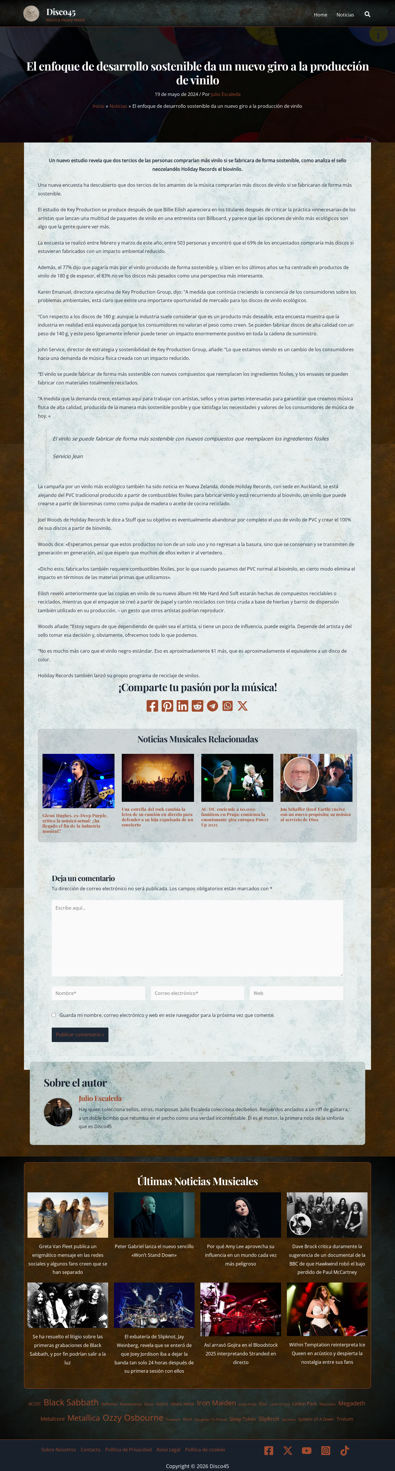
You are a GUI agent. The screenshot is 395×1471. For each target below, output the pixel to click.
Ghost (149, 1404)
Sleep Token (243, 1419)
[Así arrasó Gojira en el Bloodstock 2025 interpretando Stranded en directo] (240, 1309)
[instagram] (327, 1451)
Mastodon (328, 1404)
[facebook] (269, 1451)
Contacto (91, 1449)
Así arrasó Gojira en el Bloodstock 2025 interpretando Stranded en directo (241, 1353)
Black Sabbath (71, 1402)
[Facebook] (152, 706)
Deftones (109, 1404)
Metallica (83, 1417)
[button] (368, 14)
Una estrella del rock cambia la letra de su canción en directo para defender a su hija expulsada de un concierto (157, 817)
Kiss (263, 1404)
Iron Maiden (216, 1402)
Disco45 (60, 11)
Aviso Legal (168, 1449)
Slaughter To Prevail (211, 1419)
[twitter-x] (288, 1451)
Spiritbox (289, 1419)
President (173, 1419)
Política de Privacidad (128, 1449)
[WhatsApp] (228, 706)
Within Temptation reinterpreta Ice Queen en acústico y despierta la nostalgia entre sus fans (327, 1353)
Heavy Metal (182, 1404)
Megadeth (351, 1403)
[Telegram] (212, 706)
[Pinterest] (167, 706)
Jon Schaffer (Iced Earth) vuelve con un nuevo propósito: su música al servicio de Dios (315, 814)
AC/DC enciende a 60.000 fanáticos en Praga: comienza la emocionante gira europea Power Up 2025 (235, 817)
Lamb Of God (280, 1404)
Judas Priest (247, 1404)
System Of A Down (316, 1419)
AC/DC (34, 1404)
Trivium (345, 1419)
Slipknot (269, 1418)
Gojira (162, 1404)
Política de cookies (205, 1449)
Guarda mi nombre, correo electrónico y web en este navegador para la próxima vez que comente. (167, 1015)
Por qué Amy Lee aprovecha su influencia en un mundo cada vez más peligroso (241, 1255)
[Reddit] (197, 706)
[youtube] (307, 1451)
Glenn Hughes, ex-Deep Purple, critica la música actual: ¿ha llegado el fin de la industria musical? (75, 823)
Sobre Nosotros (58, 1449)
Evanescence (131, 1404)
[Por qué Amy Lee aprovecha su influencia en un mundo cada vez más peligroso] (240, 1215)
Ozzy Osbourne (133, 1417)
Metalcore (52, 1418)
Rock (187, 1419)
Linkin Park (304, 1403)
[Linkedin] (182, 706)
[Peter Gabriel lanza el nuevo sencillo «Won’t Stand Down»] (154, 1215)
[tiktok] (345, 1451)
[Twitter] (243, 706)
